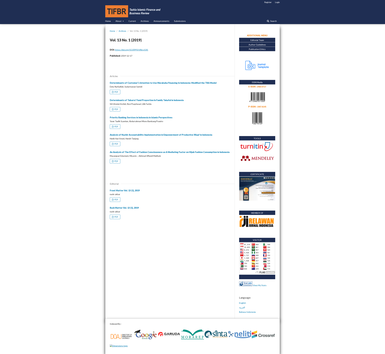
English (242, 303)
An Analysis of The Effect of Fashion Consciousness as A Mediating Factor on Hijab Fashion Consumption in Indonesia (169, 152)
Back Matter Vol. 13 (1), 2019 (124, 207)
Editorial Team (257, 40)
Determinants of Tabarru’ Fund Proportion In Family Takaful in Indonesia (147, 100)
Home (108, 21)
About (119, 21)
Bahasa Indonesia (247, 312)
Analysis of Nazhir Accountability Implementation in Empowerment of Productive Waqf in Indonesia (161, 135)
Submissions (180, 21)
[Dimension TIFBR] (119, 346)
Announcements (161, 21)
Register (268, 2)
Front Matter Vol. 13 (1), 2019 (125, 190)
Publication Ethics (257, 49)
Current (132, 21)
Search (273, 21)
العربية (242, 307)
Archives (145, 21)
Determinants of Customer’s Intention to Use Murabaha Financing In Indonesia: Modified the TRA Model (163, 83)
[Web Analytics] (245, 285)
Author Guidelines (257, 44)
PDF (116, 92)
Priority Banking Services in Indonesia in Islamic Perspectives (141, 117)
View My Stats (259, 285)
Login (277, 2)
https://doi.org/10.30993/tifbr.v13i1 (131, 49)
